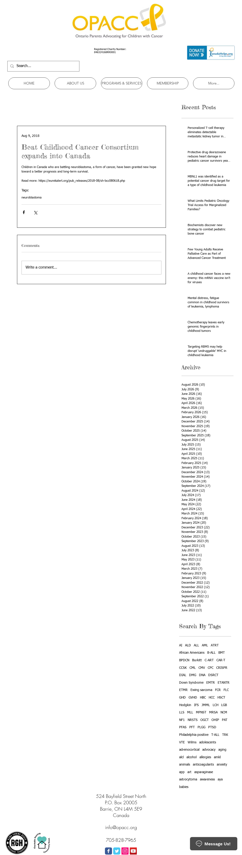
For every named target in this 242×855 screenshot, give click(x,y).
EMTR (210, 682)
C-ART (209, 660)
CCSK (183, 668)
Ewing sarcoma (201, 690)
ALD (188, 645)
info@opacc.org (121, 827)
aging (222, 749)
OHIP (215, 720)
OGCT (204, 720)
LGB (224, 705)
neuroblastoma (32, 197)
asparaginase (203, 772)
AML (205, 645)
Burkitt (197, 660)
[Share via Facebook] (24, 212)
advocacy (209, 749)
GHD (182, 697)
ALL (196, 645)
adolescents (207, 742)
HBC (203, 697)
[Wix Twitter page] (116, 851)
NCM (223, 712)
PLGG (201, 727)
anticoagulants (203, 764)
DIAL (182, 675)
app (182, 772)
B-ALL (211, 652)
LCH (215, 705)
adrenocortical (189, 749)
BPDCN (184, 660)
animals (184, 764)
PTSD (212, 727)
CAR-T (220, 660)
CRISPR (221, 668)
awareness (207, 779)
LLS (181, 712)
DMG (192, 675)
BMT (221, 652)
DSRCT (213, 675)
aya (220, 779)
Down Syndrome (191, 682)
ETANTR (223, 682)
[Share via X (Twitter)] (35, 212)
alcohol (191, 757)
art (189, 772)
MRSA (213, 712)
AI (180, 645)
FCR (218, 690)
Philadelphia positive (193, 735)
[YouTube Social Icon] (133, 851)
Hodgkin (185, 705)
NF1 (182, 720)
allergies (205, 757)
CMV (202, 668)
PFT (192, 727)
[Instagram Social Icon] (125, 851)
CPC (210, 668)
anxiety (222, 764)
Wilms (192, 742)
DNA (202, 675)
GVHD (193, 697)
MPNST (201, 712)
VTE (182, 742)
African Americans (191, 652)
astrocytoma (188, 779)
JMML (206, 705)
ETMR (183, 690)
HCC (212, 697)
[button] (75, 83)
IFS (196, 705)
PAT (224, 720)
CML (193, 668)
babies (183, 787)
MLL (190, 712)
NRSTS (193, 720)
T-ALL (215, 735)
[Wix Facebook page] (108, 851)
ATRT (215, 645)
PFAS (182, 727)
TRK (225, 735)
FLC (226, 690)
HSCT (221, 697)
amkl (217, 757)
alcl (181, 757)
